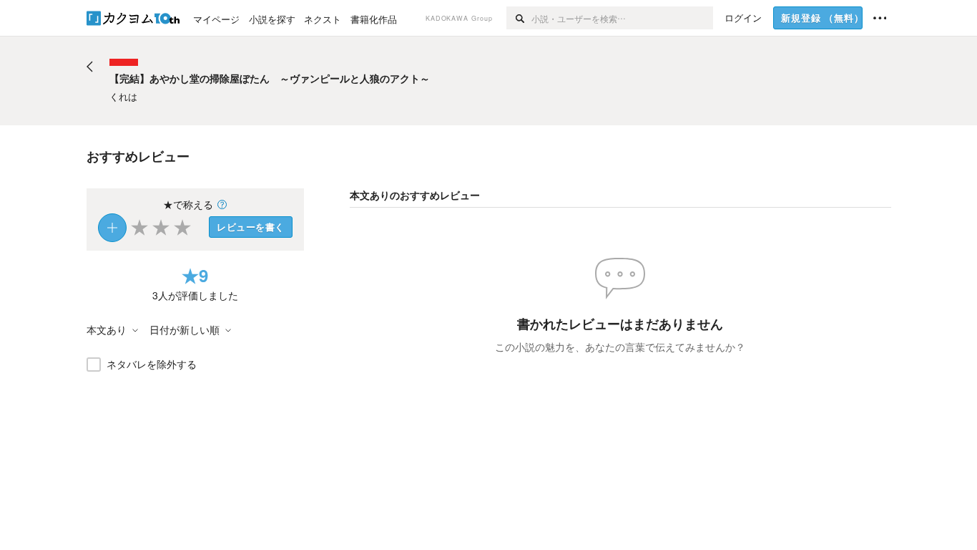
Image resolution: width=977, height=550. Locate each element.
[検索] (518, 17)
